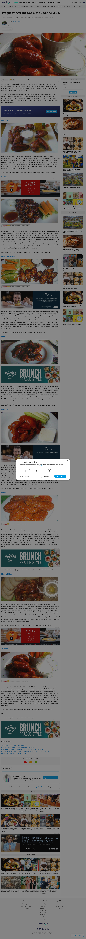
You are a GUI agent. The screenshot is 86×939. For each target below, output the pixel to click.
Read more (43, 465)
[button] (24, 476)
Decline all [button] (47, 476)
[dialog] (43, 469)
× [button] (67, 460)
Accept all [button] (60, 476)
